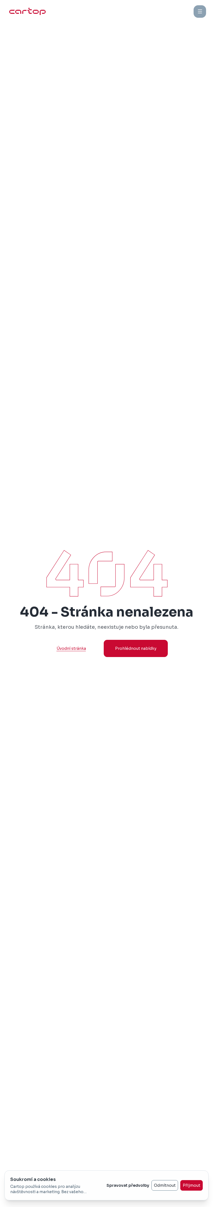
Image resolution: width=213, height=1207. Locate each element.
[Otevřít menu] (200, 11)
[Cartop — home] (27, 11)
